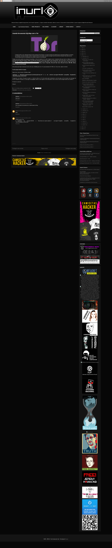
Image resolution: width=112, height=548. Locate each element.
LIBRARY (61, 26)
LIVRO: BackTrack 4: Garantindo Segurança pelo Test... (89, 76)
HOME (14, 26)
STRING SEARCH (69, 26)
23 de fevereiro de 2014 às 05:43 (26, 103)
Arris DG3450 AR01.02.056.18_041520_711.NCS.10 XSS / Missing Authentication (89, 172)
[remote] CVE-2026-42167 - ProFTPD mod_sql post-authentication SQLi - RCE (89, 154)
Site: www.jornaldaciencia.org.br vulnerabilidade (88, 87)
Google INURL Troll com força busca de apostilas (88, 96)
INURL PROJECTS (36, 26)
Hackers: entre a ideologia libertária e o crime (87, 104)
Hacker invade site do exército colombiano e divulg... (88, 71)
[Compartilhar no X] (38, 88)
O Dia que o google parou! (87, 68)
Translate (90, 41)
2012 (82, 54)
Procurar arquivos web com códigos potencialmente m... (88, 84)
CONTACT (78, 26)
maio (84, 117)
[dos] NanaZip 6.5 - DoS (85, 158)
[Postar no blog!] (37, 88)
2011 (82, 127)
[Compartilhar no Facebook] (39, 88)
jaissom (17, 110)
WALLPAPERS (45, 26)
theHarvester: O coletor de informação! (87, 60)
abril (84, 119)
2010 (82, 128)
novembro (85, 58)
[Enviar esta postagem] (33, 88)
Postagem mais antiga (71, 148)
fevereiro (84, 123)
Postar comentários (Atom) (46, 152)
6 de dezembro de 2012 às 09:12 (26, 96)
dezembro (85, 56)
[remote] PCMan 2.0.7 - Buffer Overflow (88, 156)
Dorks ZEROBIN (85, 78)
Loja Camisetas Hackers (23, 26)
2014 (82, 51)
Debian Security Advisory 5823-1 (86, 144)
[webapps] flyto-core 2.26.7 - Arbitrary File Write (90, 160)
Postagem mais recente (17, 148)
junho (84, 115)
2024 (82, 47)
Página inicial (44, 148)
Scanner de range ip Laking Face (89, 82)
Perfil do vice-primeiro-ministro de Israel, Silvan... (89, 90)
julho (84, 114)
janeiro (84, 124)
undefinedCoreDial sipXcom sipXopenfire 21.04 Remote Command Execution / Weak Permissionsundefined (89, 179)
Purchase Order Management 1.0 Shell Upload (89, 169)
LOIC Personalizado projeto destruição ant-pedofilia (88, 101)
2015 (82, 49)
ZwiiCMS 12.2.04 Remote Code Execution (88, 182)
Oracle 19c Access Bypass (85, 175)
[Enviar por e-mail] (35, 88)
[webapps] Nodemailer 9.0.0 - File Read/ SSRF (89, 163)
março (84, 121)
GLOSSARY (53, 26)
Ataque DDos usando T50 (87, 106)
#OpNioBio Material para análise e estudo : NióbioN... (89, 99)
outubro (84, 108)
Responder (18, 99)
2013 (82, 53)
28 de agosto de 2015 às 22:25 (25, 110)
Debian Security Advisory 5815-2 (86, 147)
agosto (84, 112)
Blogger (66, 539)
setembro (85, 110)
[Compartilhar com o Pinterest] (40, 88)
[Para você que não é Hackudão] (90, 254)
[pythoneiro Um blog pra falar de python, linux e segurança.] (90, 263)
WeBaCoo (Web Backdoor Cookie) (89, 80)
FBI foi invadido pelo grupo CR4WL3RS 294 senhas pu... (88, 63)
